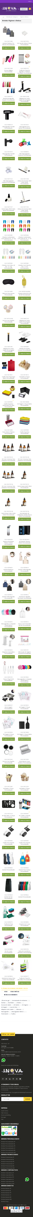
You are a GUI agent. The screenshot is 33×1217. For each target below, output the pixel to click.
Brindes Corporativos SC (7, 1179)
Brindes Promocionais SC (7, 1163)
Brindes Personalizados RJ (8, 1144)
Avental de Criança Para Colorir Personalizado (8, 978)
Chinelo (19, 1002)
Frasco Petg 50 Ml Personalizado (8, 679)
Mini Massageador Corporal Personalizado (24, 154)
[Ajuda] (3, 1060)
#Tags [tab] (6, 991)
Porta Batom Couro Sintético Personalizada (24, 762)
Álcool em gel (5, 1000)
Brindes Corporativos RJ (7, 1175)
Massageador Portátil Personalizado (8, 127)
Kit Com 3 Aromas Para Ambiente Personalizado (8, 459)
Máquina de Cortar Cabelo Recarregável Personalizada (24, 100)
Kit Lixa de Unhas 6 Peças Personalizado (24, 44)
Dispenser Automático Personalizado (8, 652)
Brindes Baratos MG (6, 1199)
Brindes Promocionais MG (8, 1168)
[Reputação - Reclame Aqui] (16, 1128)
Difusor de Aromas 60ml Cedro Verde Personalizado (24, 210)
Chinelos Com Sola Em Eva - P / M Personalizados (24, 266)
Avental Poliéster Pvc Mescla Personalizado (8, 44)
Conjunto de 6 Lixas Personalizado (24, 924)
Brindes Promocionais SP (7, 1157)
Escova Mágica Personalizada (8, 71)
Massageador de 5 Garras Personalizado (25, 127)
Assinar (27, 1099)
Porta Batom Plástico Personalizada (8, 432)
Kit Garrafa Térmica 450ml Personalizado (24, 542)
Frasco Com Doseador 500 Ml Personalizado (24, 624)
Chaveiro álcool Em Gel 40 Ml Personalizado (24, 294)
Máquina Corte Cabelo (7, 1009)
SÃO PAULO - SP (5, 1043)
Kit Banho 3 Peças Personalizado (8, 789)
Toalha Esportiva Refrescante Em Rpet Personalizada (8, 405)
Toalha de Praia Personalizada (8, 924)
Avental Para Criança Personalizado (24, 870)
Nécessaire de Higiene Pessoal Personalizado (24, 652)
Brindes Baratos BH (6, 1197)
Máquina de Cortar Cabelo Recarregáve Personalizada (24, 322)
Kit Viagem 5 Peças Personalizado (24, 707)
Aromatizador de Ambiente (19, 1000)
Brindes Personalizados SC (8, 1148)
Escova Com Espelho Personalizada (8, 321)
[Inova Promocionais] (16, 1071)
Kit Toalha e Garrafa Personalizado (24, 816)
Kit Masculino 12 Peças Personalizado (8, 816)
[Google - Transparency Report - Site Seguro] (16, 1133)
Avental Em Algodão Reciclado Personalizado (24, 597)
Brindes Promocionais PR (7, 1161)
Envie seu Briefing (5, 1115)
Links (29, 1)
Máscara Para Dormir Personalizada (8, 294)
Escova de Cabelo (6, 1005)
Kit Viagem (4, 1007)
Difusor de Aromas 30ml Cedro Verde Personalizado (24, 182)
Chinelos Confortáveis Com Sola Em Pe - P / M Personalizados (24, 238)
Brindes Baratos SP (6, 1188)
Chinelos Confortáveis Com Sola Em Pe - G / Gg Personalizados (8, 238)
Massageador (5, 1011)
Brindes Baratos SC (6, 1195)
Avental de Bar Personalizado (8, 897)
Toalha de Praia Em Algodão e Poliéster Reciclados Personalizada (25, 72)
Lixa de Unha (13, 1007)
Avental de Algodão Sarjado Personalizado (8, 99)
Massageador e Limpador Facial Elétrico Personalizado (8, 625)
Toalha (13, 1014)
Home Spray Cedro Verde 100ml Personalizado (8, 514)
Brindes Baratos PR (6, 1192)
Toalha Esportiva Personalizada (24, 432)
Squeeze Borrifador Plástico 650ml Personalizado (8, 543)
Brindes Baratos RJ (6, 1190)
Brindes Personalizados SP (8, 1141)
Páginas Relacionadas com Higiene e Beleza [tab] (15, 988)
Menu (23, 9)
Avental (3, 1002)
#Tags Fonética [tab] (14, 991)
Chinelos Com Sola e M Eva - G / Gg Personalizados (8, 266)
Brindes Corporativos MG (7, 1183)
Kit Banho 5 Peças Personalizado (24, 789)
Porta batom (4, 1014)
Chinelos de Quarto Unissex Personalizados (24, 349)
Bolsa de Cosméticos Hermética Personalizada (24, 951)
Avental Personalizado (8, 870)
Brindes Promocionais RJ (7, 1159)
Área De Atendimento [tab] (11, 995)
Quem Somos (4, 1110)
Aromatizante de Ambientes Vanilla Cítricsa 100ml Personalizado (24, 515)
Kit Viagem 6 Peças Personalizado (8, 735)
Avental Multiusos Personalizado (8, 570)
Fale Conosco (4, 1113)
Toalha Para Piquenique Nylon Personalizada (8, 377)
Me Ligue (3, 1117)
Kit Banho (16, 1005)
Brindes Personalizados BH (8, 1150)
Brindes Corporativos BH (7, 1181)
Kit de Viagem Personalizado (8, 707)
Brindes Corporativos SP (7, 1173)
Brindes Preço (4, 1201)
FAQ (2, 1119)
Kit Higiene (25, 1005)
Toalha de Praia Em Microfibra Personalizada (24, 978)
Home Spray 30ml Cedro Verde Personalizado (8, 209)
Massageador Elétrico (18, 1011)
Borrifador (11, 1002)
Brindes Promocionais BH (7, 1166)
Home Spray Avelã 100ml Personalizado (24, 486)
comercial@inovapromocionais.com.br (11, 1052)
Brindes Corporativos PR (7, 1177)
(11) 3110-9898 (9, 1047)
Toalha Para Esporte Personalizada (8, 843)
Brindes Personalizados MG (8, 1152)
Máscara (18, 1009)
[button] (18, 9)
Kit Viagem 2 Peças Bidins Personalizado (24, 404)
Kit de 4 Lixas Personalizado (8, 951)
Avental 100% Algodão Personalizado (24, 570)
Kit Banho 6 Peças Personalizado (24, 377)
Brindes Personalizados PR (8, 1146)
